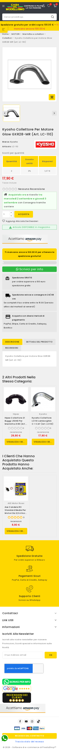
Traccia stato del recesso (29, 741)
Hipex (16, 414)
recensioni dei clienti (17, 696)
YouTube (27, 721)
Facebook (21, 721)
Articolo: (6, 146)
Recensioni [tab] (11, 347)
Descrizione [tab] (12, 341)
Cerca (52, 17)
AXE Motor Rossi (16, 503)
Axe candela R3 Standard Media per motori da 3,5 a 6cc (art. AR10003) (15, 512)
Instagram (32, 721)
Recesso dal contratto (29, 735)
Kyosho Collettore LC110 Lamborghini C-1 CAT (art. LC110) (42, 420)
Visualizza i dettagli (17, 441)
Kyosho (14, 141)
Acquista (23, 214)
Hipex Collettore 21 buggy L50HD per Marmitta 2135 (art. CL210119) (15, 422)
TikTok (39, 721)
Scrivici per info (30, 269)
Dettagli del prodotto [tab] (39, 341)
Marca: (6, 141)
